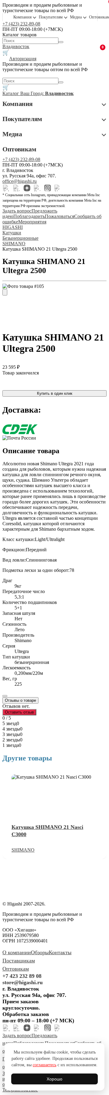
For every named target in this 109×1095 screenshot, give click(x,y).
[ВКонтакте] (17, 188)
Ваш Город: (47, 93)
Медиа (76, 17)
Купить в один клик (54, 393)
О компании (16, 952)
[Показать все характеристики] (4, 696)
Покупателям (51, 17)
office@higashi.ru (19, 181)
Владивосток (15, 46)
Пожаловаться (59, 216)
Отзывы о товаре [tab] (20, 700)
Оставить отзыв (19, 712)
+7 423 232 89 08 (21, 976)
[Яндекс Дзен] (27, 188)
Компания (22, 17)
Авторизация (22, 58)
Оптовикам (19, 149)
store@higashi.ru (22, 982)
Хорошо (54, 1079)
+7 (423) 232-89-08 (21, 23)
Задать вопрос (16, 210)
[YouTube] (58, 188)
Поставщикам (18, 961)
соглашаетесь (44, 1065)
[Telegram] (6, 188)
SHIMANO (23, 850)
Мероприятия (32, 221)
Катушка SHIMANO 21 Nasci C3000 (47, 830)
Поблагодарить (29, 216)
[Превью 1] (4, 292)
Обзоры (40, 952)
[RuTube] (37, 188)
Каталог (11, 93)
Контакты (60, 952)
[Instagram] (47, 188)
